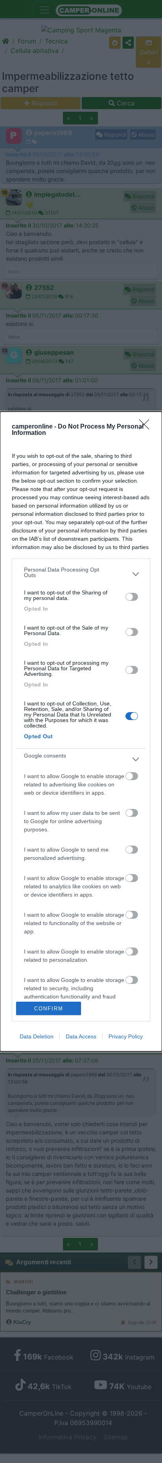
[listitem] (81, 574)
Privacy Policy (126, 1036)
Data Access (81, 1036)
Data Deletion (36, 1036)
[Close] (146, 426)
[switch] (131, 597)
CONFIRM (48, 1009)
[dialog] (81, 731)
